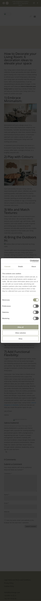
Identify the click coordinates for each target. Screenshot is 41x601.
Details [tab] (20, 266)
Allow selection (20, 333)
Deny (20, 339)
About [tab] (33, 266)
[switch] (36, 306)
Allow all (20, 327)
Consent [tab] (7, 266)
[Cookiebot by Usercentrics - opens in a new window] (30, 261)
